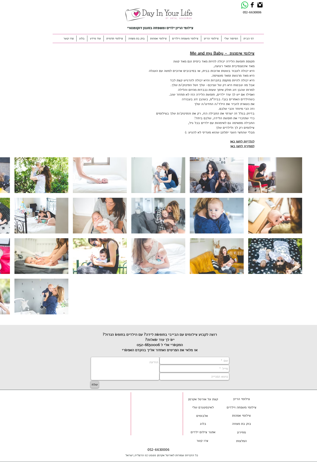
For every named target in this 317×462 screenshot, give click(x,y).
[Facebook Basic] (252, 5)
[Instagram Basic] (260, 5)
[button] (95, 39)
